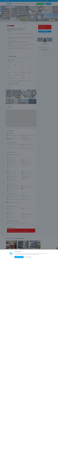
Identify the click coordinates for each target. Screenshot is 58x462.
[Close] (57, 248)
